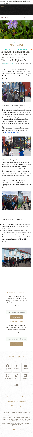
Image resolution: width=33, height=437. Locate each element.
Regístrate (16, 317)
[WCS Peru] (16, 8)
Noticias (16, 42)
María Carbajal (8, 63)
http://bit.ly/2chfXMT (12, 133)
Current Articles (10, 49)
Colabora (12, 357)
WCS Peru (4, 18)
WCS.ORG (21, 357)
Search (25, 49)
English (13, 429)
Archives (19, 49)
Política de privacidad (23, 397)
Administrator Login (16, 406)
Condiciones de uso (9, 397)
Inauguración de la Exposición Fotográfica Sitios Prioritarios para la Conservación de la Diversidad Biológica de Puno (15, 56)
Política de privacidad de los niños (16, 401)
